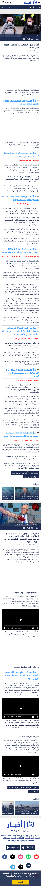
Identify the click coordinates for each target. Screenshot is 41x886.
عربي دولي (35, 52)
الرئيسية (38, 7)
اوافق (20, 882)
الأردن (22, 7)
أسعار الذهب (30, 7)
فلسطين (11, 7)
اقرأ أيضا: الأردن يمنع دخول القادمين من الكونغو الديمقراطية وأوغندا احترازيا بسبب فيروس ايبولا (21, 675)
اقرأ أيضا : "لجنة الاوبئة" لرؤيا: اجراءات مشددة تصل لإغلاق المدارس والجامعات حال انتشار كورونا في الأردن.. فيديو (20, 331)
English (7, 2)
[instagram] (20, 856)
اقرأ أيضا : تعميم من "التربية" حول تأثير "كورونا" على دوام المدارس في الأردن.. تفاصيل (22, 373)
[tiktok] (20, 866)
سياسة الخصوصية (11, 876)
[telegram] (12, 866)
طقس (4, 7)
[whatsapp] (28, 856)
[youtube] (36, 856)
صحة (17, 7)
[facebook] (4, 856)
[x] (12, 856)
